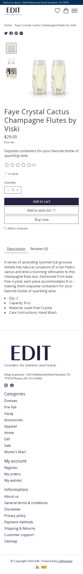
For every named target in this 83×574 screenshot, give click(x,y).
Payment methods (18, 522)
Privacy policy (15, 515)
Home (8, 25)
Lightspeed (65, 561)
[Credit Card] (37, 567)
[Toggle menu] (74, 10)
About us (11, 496)
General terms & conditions (26, 502)
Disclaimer (12, 509)
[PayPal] (44, 567)
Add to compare (17, 228)
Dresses (10, 400)
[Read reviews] (18, 165)
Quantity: (10, 182)
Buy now (42, 219)
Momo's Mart (15, 452)
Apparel (10, 426)
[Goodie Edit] (13, 10)
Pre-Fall (10, 407)
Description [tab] (16, 248)
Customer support (19, 534)
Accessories (13, 420)
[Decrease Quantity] (8, 190)
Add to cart (41, 201)
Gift (7, 439)
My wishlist (13, 480)
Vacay (8, 413)
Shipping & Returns (19, 528)
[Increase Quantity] (17, 190)
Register (11, 467)
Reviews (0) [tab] (39, 248)
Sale (7, 445)
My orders (12, 474)
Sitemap (10, 541)
